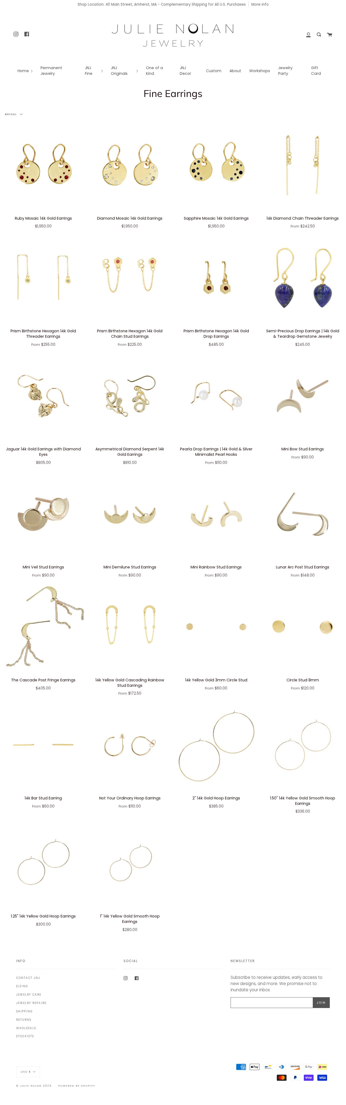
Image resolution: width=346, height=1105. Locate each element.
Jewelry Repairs (31, 1003)
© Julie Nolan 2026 (34, 1085)
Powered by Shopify (76, 1085)
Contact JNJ (28, 978)
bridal (11, 114)
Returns (23, 1020)
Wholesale (26, 1028)
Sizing (22, 986)
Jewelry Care (28, 994)
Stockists (25, 1036)
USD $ (26, 1071)
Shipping (24, 1011)
